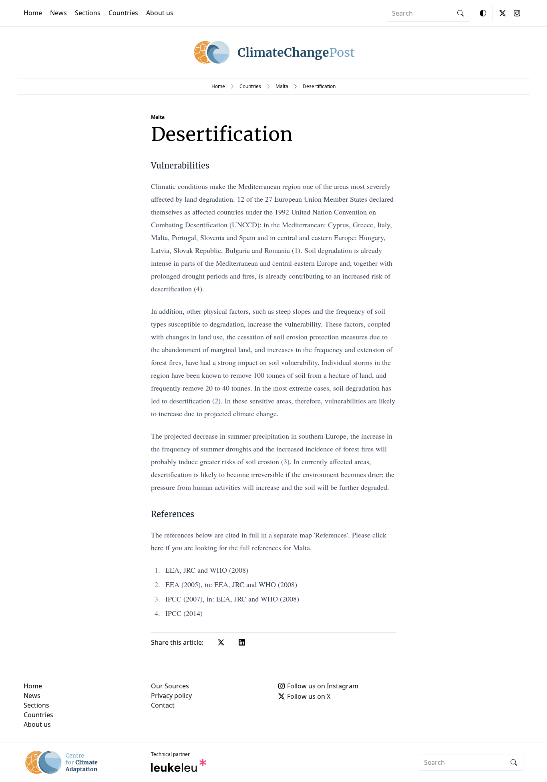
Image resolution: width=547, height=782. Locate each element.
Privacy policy (171, 695)
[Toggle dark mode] (483, 13)
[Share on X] (221, 642)
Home (33, 12)
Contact (163, 705)
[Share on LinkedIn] (242, 642)
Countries (123, 12)
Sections (88, 12)
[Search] (460, 13)
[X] (502, 13)
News (58, 12)
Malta (282, 86)
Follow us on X (308, 696)
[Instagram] (517, 13)
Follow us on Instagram (322, 686)
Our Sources (170, 686)
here (157, 547)
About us (159, 12)
